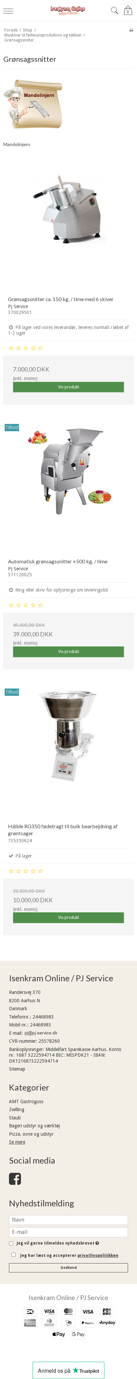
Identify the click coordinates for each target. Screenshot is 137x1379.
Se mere (17, 1142)
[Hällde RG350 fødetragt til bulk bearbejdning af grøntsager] (68, 753)
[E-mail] (68, 1231)
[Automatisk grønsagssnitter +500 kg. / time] (68, 488)
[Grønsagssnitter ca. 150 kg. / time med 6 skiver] (68, 226)
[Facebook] (15, 1182)
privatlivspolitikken (97, 1255)
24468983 (43, 1016)
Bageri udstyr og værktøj (34, 1125)
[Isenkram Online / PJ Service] (68, 10)
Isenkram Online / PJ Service (68, 1297)
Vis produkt (68, 387)
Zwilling (16, 1109)
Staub (15, 1117)
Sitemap (17, 1069)
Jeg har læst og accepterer (69, 1255)
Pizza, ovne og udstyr (31, 1134)
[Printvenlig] (131, 30)
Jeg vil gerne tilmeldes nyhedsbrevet (57, 1243)
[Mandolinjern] (34, 104)
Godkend (69, 1267)
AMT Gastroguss (26, 1101)
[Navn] (68, 1219)
